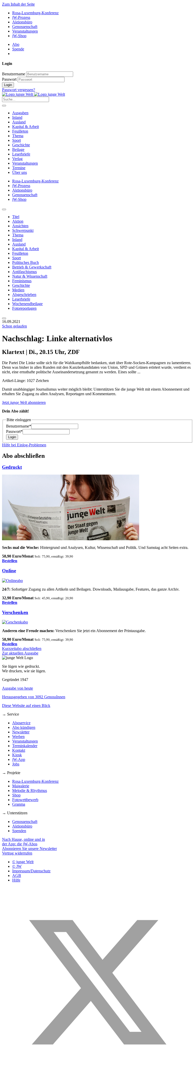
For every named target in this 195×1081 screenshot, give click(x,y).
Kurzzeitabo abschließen (21, 648)
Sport (16, 140)
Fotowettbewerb (25, 800)
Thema (17, 136)
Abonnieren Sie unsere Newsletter (29, 848)
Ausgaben (20, 113)
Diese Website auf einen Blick (26, 705)
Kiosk (17, 755)
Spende (18, 49)
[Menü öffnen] (4, 105)
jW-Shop (19, 36)
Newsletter (20, 732)
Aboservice (21, 723)
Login (8, 85)
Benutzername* (18, 426)
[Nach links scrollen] (4, 209)
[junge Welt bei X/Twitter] (97, 1076)
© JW (17, 866)
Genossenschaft (24, 26)
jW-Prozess (21, 17)
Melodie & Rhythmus (29, 790)
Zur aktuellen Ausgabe (20, 653)
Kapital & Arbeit (25, 126)
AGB (16, 875)
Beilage (18, 149)
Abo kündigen (23, 727)
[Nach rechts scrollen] (4, 318)
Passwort (9, 79)
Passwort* (14, 431)
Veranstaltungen (25, 31)
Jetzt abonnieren (24, 402)
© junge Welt (23, 862)
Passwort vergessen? (18, 90)
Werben (18, 736)
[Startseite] (33, 94)
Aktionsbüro (22, 22)
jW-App (18, 759)
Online (9, 570)
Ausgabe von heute (17, 688)
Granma (18, 804)
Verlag (17, 159)
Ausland (19, 122)
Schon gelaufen (14, 326)
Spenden (19, 831)
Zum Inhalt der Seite (18, 4)
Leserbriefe (21, 154)
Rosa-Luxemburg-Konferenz (35, 13)
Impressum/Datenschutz (31, 871)
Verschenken (15, 612)
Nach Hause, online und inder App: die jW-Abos (23, 841)
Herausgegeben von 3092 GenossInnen (33, 697)
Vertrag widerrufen (17, 853)
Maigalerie (20, 786)
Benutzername (13, 74)
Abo (15, 44)
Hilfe (16, 880)
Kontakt (18, 750)
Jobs (15, 764)
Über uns (19, 172)
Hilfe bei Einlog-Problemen (24, 445)
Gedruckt (12, 467)
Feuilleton (20, 131)
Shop (16, 795)
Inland (17, 117)
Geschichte (21, 145)
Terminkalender (24, 746)
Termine (18, 168)
